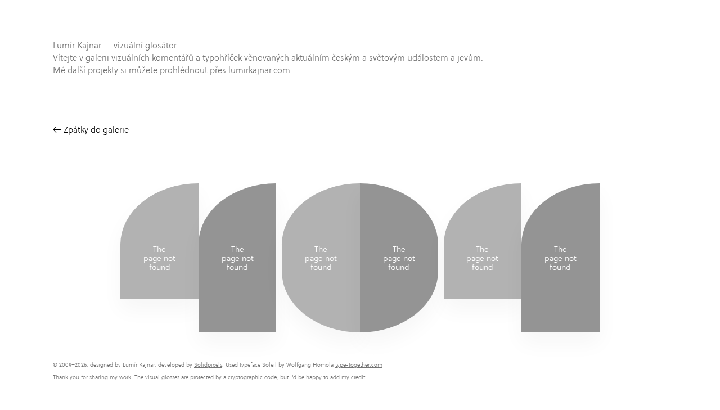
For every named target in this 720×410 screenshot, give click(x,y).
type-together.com (358, 364)
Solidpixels (208, 364)
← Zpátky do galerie (91, 130)
